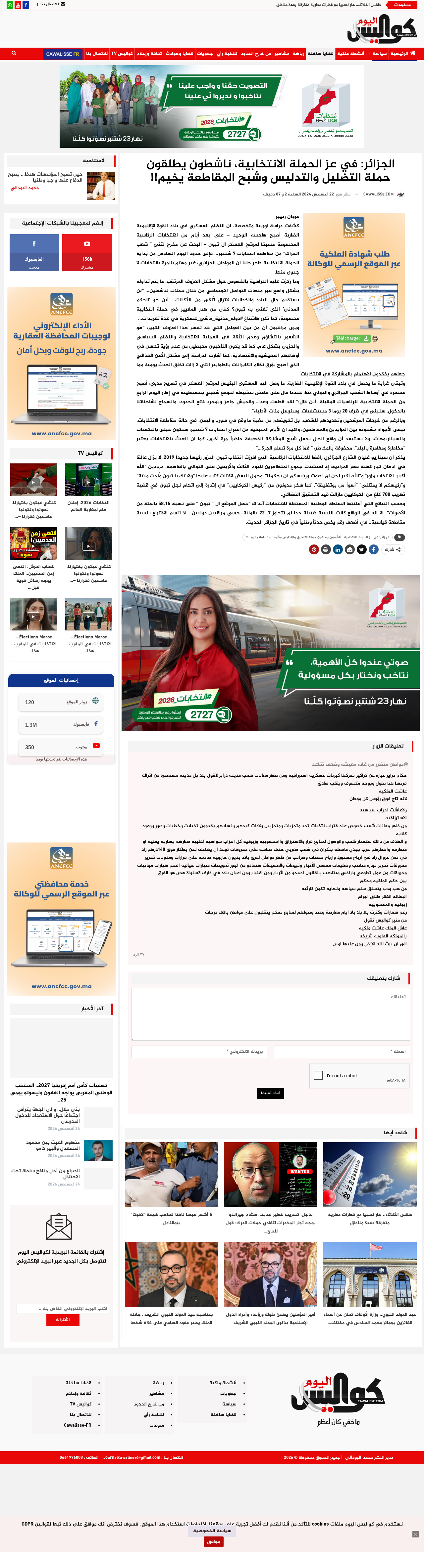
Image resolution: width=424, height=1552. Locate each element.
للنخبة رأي (227, 54)
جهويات (205, 54)
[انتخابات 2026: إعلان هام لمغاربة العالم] (88, 479)
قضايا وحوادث (179, 54)
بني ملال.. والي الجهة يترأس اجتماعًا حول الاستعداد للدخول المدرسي (47, 1115)
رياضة (298, 54)
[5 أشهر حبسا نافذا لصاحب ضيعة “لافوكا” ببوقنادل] (171, 1174)
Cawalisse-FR (77, 1425)
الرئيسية (399, 54)
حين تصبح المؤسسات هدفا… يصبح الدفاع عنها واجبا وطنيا (45, 177)
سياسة (380, 54)
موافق (213, 1542)
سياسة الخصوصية (212, 1531)
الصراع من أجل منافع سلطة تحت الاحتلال (45, 1174)
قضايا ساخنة (321, 54)
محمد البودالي (359, 1457)
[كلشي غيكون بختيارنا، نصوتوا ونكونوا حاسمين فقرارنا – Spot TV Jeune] (88, 543)
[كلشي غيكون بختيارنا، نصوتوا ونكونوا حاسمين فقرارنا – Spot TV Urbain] (33, 479)
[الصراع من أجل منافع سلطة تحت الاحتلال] (98, 1178)
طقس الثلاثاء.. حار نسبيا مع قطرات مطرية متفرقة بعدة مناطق (328, 5)
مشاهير (282, 54)
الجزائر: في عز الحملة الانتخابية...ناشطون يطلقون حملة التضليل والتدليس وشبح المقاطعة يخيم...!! (318, 537)
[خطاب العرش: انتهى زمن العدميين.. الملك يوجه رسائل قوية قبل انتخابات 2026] (33, 543)
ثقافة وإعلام (149, 54)
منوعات (156, 1425)
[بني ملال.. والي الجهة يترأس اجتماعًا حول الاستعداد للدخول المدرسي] (98, 1117)
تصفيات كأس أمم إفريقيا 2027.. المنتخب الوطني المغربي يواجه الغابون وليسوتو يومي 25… (61, 1093)
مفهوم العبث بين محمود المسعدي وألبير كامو (53, 1146)
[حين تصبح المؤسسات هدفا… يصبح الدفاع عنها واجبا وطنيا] (101, 186)
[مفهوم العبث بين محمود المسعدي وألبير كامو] (98, 1150)
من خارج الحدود (256, 54)
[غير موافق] (415, 1534)
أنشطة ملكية (350, 54)
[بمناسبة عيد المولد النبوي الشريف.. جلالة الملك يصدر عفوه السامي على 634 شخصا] (171, 1274)
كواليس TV (122, 54)
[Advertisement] (212, 1505)
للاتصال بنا (49, 4)
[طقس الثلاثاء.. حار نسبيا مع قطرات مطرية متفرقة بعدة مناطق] (370, 1174)
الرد (136, 954)
